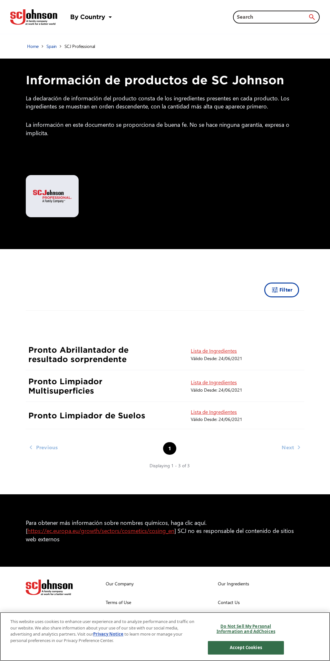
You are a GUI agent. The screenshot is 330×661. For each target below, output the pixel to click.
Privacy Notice (108, 634)
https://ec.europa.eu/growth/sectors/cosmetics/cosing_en (102, 530)
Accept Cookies (246, 647)
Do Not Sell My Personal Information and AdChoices (246, 628)
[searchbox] (272, 16)
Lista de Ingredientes (214, 350)
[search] (312, 17)
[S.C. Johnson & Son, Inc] (49, 587)
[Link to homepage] (33, 17)
